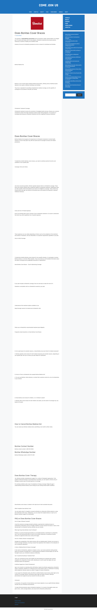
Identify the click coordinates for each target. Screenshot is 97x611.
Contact (16, 604)
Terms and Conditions (20, 602)
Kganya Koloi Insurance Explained (71, 34)
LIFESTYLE (36, 11)
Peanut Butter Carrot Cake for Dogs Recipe (73, 47)
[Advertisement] (37, 54)
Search (79, 94)
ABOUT (66, 11)
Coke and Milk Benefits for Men (71, 40)
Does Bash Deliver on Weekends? (72, 54)
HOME (30, 11)
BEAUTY (42, 11)
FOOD (47, 11)
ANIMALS (61, 11)
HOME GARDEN (54, 11)
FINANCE (67, 21)
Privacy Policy (18, 600)
